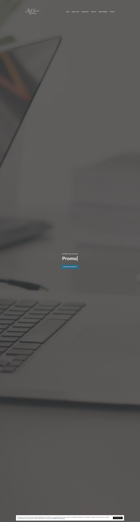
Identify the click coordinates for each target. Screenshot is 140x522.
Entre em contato (70, 267)
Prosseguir (117, 518)
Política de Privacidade (59, 518)
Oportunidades (103, 11)
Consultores (85, 11)
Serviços (93, 11)
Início (67, 11)
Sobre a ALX (75, 11)
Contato (112, 11)
